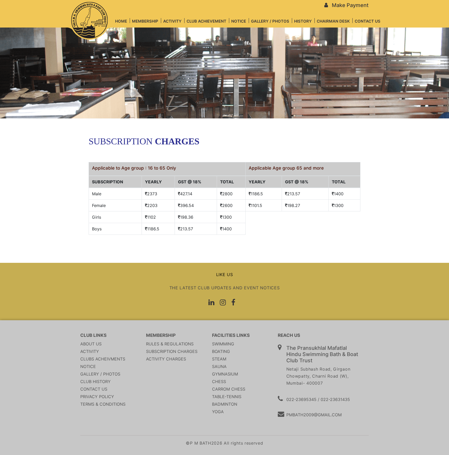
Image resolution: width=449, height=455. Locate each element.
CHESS (219, 381)
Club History (95, 381)
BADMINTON (224, 404)
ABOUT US (91, 343)
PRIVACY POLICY (97, 396)
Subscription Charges (171, 351)
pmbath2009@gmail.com (314, 414)
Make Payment (348, 5)
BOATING (221, 351)
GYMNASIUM (225, 374)
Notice (88, 366)
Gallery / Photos (100, 374)
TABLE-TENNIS (226, 396)
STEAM (219, 359)
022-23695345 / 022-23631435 (318, 399)
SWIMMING (223, 343)
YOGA (218, 411)
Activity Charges (166, 359)
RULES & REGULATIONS (170, 343)
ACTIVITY (89, 351)
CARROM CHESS (228, 389)
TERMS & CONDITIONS (103, 404)
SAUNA (219, 366)
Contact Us (93, 389)
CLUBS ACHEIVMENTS (102, 359)
